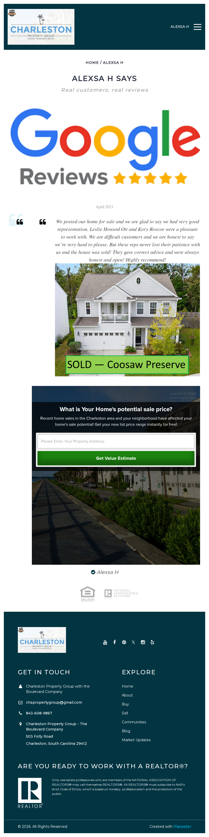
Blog (126, 731)
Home (92, 62)
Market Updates (136, 740)
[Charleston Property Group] (41, 27)
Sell (125, 713)
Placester (182, 826)
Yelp (152, 642)
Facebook (114, 642)
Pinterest (124, 642)
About (127, 695)
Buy (125, 704)
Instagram (143, 642)
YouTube (105, 642)
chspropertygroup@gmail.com (54, 702)
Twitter (133, 642)
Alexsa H (113, 62)
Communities (134, 722)
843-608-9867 (39, 713)
